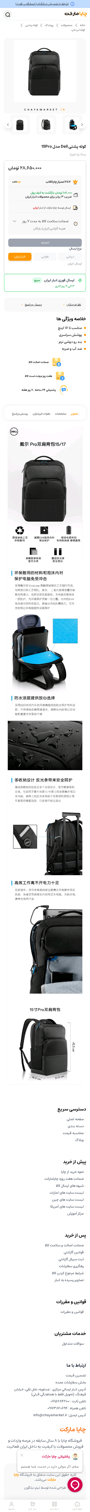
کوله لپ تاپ (78, 30)
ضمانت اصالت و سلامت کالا (64, 1245)
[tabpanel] (45, 755)
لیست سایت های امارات (67, 1192)
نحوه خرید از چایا (72, 1171)
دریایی (70, 256)
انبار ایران (20, 256)
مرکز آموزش (75, 1213)
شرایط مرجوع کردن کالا (68, 1273)
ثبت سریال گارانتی (71, 1259)
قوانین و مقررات (72, 1311)
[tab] (74, 414)
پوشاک (49, 25)
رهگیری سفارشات (71, 1266)
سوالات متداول (73, 1343)
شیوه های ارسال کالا (70, 1185)
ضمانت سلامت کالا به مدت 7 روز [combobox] (45, 221)
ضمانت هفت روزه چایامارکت (64, 1178)
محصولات (66, 25)
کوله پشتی (31, 25)
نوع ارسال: (75, 249)
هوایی (45, 256)
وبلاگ (79, 1140)
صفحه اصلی (75, 1119)
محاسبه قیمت (73, 1133)
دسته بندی (76, 1126)
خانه (82, 25)
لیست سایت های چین (68, 1199)
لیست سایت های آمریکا (67, 1206)
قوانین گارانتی (74, 1252)
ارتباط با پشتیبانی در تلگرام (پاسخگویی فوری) (42, 4)
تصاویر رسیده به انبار (69, 1280)
